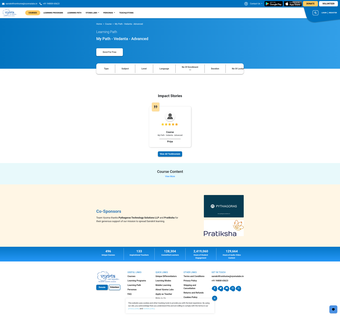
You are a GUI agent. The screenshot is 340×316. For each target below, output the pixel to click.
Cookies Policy (190, 297)
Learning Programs (53, 13)
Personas (132, 289)
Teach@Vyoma (126, 13)
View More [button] (170, 176)
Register (333, 13)
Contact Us (255, 3)
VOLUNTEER (328, 3)
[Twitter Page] (220, 290)
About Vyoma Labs (165, 289)
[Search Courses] (315, 12)
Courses (33, 13)
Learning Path (74, 13)
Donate (102, 287)
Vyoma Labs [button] (92, 13)
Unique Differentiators (166, 276)
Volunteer (114, 287)
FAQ (129, 294)
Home (99, 24)
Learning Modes (163, 280)
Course (108, 24)
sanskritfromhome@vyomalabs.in (228, 276)
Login (324, 13)
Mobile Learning (163, 285)
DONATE (310, 3)
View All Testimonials (170, 154)
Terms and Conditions (194, 276)
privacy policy (133, 309)
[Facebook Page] (214, 290)
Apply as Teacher (164, 294)
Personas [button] (108, 13)
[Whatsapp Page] (238, 290)
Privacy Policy (190, 280)
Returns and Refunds (194, 292)
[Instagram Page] (232, 290)
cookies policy (149, 309)
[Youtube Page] (226, 290)
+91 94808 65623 (220, 280)
